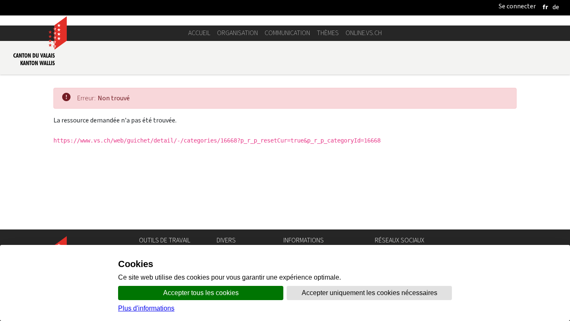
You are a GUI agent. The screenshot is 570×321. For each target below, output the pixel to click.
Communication (287, 32)
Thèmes (328, 32)
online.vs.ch (364, 32)
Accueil (199, 32)
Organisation (237, 32)
